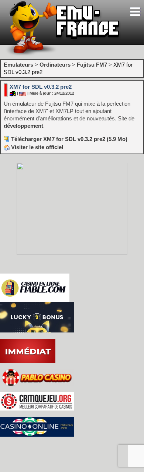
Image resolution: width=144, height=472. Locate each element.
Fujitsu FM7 (92, 64)
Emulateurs (18, 64)
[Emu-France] (63, 55)
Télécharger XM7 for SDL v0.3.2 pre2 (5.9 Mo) (69, 139)
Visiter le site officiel (36, 147)
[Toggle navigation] (135, 12)
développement (23, 126)
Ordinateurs (55, 64)
